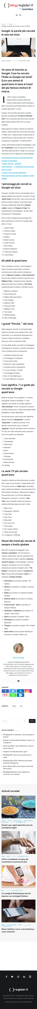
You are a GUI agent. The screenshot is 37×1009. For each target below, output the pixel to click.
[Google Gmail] (5, 695)
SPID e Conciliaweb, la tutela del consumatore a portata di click (15, 860)
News (14, 706)
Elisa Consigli (6, 60)
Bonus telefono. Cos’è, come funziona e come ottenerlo (18, 930)
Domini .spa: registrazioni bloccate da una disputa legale (17, 826)
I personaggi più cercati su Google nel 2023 (17, 158)
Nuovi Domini (17, 820)
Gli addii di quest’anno (9, 161)
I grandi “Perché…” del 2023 (11, 164)
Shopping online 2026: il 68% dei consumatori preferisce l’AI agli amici (17, 762)
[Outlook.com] (20, 695)
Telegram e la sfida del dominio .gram (15, 751)
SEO (21, 706)
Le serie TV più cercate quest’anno (14, 173)
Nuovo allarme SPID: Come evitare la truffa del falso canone (18, 767)
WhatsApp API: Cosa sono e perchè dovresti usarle (17, 756)
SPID (8, 856)
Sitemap (31, 998)
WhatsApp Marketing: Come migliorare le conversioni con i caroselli (16, 773)
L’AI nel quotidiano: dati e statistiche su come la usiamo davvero (18, 747)
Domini (4, 820)
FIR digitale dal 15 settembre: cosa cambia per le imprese (18, 736)
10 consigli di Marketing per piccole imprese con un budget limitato (16, 895)
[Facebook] (5, 691)
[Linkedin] (20, 691)
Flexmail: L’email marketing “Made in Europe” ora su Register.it (19, 741)
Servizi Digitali (12, 924)
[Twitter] (13, 691)
